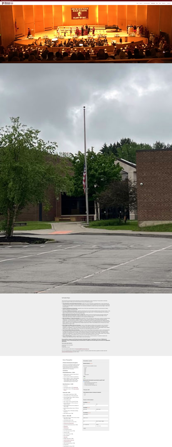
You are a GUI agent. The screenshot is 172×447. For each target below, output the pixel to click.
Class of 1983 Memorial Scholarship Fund (90, 382)
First (84, 404)
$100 (85, 371)
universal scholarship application (67, 351)
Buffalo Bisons (66, 427)
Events (160, 3)
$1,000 (85, 367)
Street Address (85, 414)
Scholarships (153, 3)
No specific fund (86, 381)
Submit (85, 428)
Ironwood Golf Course (67, 441)
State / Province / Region (100, 421)
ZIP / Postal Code (86, 424)
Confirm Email (98, 409)
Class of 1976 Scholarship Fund (89, 383)
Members (163, 3)
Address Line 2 (85, 417)
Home (137, 3)
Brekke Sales (76, 387)
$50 (85, 372)
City (83, 421)
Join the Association (147, 3)
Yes (85, 393)
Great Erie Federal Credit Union (69, 440)
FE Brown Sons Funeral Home (69, 423)
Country (97, 424)
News (157, 3)
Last (96, 404)
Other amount (86, 374)
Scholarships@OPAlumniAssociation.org (82, 348)
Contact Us (169, 3)
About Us (141, 3)
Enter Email (85, 409)
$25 (85, 373)
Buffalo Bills (66, 426)
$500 (85, 368)
